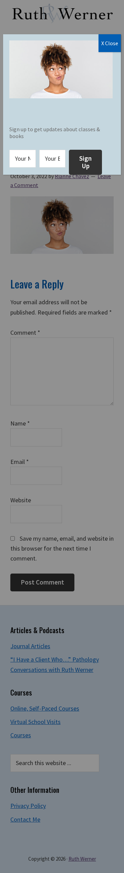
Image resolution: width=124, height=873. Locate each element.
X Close (109, 43)
